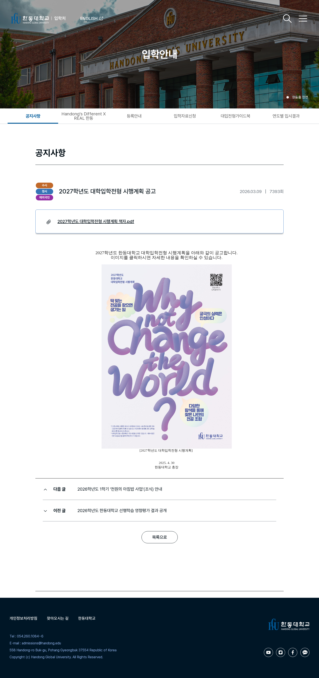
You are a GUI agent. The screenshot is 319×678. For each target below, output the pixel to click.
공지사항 (33, 116)
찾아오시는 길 (58, 618)
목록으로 (159, 537)
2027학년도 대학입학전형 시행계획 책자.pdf (96, 221)
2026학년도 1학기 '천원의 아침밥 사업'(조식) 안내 (119, 489)
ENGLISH (89, 18)
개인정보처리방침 (23, 618)
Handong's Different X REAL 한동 (83, 116)
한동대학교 (86, 618)
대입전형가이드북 (235, 116)
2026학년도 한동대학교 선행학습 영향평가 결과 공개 (122, 510)
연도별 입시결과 (286, 116)
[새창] (268, 652)
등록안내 (134, 116)
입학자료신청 (185, 116)
